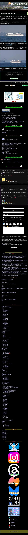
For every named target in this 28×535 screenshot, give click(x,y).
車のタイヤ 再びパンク (6, 149)
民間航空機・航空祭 (5, 374)
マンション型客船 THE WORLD (8, 151)
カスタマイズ (5, 425)
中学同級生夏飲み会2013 (6, 145)
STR (2, 281)
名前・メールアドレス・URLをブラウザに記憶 (13, 217)
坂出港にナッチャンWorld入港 (7, 120)
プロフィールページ (15, 517)
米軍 (3, 380)
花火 (3, 336)
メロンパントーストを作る (7, 253)
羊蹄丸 (3, 152)
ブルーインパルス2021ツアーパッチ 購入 (8, 299)
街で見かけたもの (5, 330)
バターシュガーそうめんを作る (7, 259)
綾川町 (4, 311)
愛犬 (2, 422)
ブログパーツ (5, 426)
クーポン (4, 360)
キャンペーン (5, 358)
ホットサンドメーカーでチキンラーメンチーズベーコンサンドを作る (14, 255)
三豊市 (4, 328)
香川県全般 (5, 310)
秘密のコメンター (5, 282)
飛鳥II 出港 (4, 132)
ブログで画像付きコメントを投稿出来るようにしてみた (12, 143)
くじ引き (4, 356)
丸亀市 (4, 324)
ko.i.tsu (3, 286)
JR (3, 370)
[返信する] (10, 180)
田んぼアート (4, 331)
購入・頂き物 (5, 352)
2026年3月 (4, 437)
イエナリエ (5, 339)
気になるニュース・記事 (6, 307)
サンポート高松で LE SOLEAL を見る (9, 118)
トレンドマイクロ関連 (7, 420)
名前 (4, 207)
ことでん (4, 371)
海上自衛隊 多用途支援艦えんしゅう (8, 144)
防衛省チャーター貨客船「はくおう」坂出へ (10, 122)
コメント (4, 226)
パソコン (4, 417)
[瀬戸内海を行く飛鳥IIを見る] (13, 42)
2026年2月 (4, 439)
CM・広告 (5, 367)
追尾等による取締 (6, 394)
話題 (3, 362)
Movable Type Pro (16, 531)
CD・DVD (4, 348)
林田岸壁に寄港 (9, 44)
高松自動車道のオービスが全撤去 (7, 279)
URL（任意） (5, 214)
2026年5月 (4, 434)
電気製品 (4, 344)
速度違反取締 (5, 388)
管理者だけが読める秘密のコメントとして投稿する (14, 219)
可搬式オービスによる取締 (8, 386)
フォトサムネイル (14, 520)
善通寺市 (4, 319)
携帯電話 (4, 345)
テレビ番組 (5, 366)
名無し (3, 297)
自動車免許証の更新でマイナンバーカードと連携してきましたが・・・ (14, 288)
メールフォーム (14, 519)
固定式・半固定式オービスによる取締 (10, 387)
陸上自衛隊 (5, 377)
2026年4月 (4, 436)
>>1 (2, 187)
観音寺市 (4, 314)
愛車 (2, 421)
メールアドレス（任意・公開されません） (11, 210)
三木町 (4, 327)
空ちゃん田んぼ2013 (6, 141)
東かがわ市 (5, 323)
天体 (3, 335)
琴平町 (4, 315)
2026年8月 (4, 430)
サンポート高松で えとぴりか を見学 (9, 117)
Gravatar (3, 244)
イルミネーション (6, 337)
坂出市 (4, 316)
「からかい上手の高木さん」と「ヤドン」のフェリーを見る (13, 121)
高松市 (4, 320)
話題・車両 (5, 384)
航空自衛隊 (5, 379)
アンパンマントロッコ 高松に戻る (8, 148)
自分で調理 (5, 353)
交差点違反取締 (6, 392)
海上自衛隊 (5, 378)
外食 (3, 350)
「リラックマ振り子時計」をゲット (8, 153)
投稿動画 (13, 522)
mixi (12, 523)
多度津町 (4, 322)
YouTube (13, 525)
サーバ (4, 418)
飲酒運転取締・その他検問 (8, 391)
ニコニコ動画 (13, 527)
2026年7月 (4, 432)
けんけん (3, 290)
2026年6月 (4, 433)
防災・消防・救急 (5, 382)
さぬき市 (4, 318)
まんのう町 (5, 326)
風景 (3, 333)
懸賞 (3, 357)
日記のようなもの (5, 306)
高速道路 (4, 414)
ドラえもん (4, 341)
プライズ (3, 340)
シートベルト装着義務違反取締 (8, 390)
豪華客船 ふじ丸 (5, 147)
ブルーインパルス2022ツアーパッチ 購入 (8, 292)
